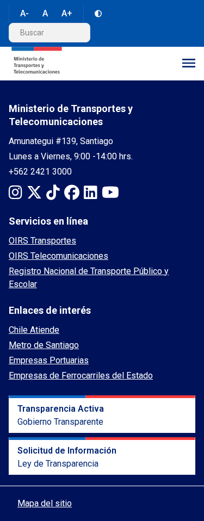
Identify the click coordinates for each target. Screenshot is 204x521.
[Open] (188, 63)
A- (24, 13)
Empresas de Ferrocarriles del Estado (81, 375)
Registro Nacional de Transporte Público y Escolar (89, 277)
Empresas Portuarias (49, 360)
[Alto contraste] (98, 13)
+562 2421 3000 (40, 171)
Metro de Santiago (44, 345)
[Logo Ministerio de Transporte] (37, 63)
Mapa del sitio (44, 503)
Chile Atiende (34, 330)
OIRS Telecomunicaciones (58, 256)
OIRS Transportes (42, 240)
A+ (66, 13)
